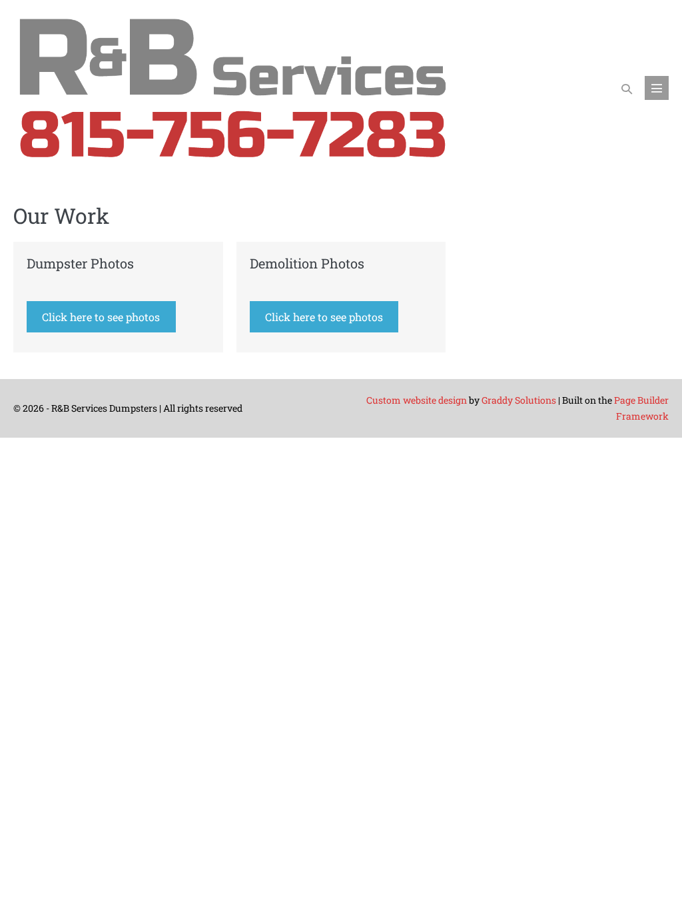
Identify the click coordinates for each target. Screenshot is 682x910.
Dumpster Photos (80, 263)
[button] (626, 88)
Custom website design (416, 400)
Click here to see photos (101, 317)
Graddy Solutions (519, 400)
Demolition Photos (307, 263)
